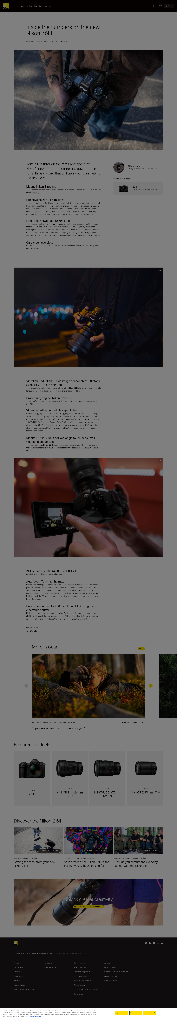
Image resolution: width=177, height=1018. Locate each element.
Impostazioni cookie (121, 1013)
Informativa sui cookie (35, 1016)
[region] (88, 1013)
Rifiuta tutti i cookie (135, 1013)
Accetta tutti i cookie (149, 1013)
